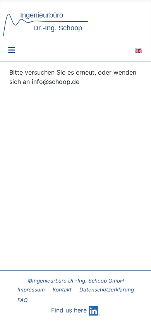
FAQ (22, 300)
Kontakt (62, 289)
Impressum (31, 289)
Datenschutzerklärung (106, 289)
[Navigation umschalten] (11, 50)
